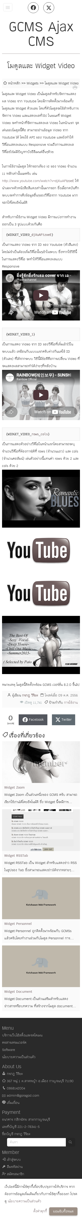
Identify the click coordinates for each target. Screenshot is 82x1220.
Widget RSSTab (16, 856)
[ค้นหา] (70, 1142)
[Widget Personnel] (41, 898)
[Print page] (75, 87)
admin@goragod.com (23, 1095)
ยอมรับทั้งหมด (63, 1211)
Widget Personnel (18, 924)
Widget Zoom (14, 787)
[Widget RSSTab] (41, 830)
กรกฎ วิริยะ (30, 695)
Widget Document (18, 992)
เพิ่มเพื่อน (13, 1103)
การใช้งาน (71, 703)
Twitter (67, 719)
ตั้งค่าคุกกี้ (40, 1211)
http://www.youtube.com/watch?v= (28, 181)
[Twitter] (48, 7)
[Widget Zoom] (41, 762)
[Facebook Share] (33, 7)
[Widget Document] (41, 966)
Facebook (36, 719)
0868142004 (16, 1088)
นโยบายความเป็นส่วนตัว (24, 1201)
